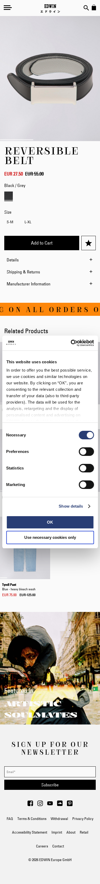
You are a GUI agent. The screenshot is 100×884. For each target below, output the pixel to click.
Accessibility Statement (29, 832)
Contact (58, 846)
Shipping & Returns (23, 271)
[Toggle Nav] (8, 7)
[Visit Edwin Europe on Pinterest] (70, 804)
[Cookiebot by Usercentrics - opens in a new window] (71, 343)
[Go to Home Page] (50, 8)
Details (13, 259)
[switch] (86, 452)
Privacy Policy (82, 818)
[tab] (50, 259)
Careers (42, 846)
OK (50, 522)
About (70, 832)
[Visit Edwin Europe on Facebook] (30, 804)
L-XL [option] (28, 222)
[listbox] (50, 223)
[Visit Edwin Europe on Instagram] (40, 804)
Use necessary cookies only (50, 537)
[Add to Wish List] (88, 243)
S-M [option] (10, 222)
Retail (84, 832)
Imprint (56, 832)
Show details (71, 506)
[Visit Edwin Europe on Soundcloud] (60, 804)
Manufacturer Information (28, 283)
